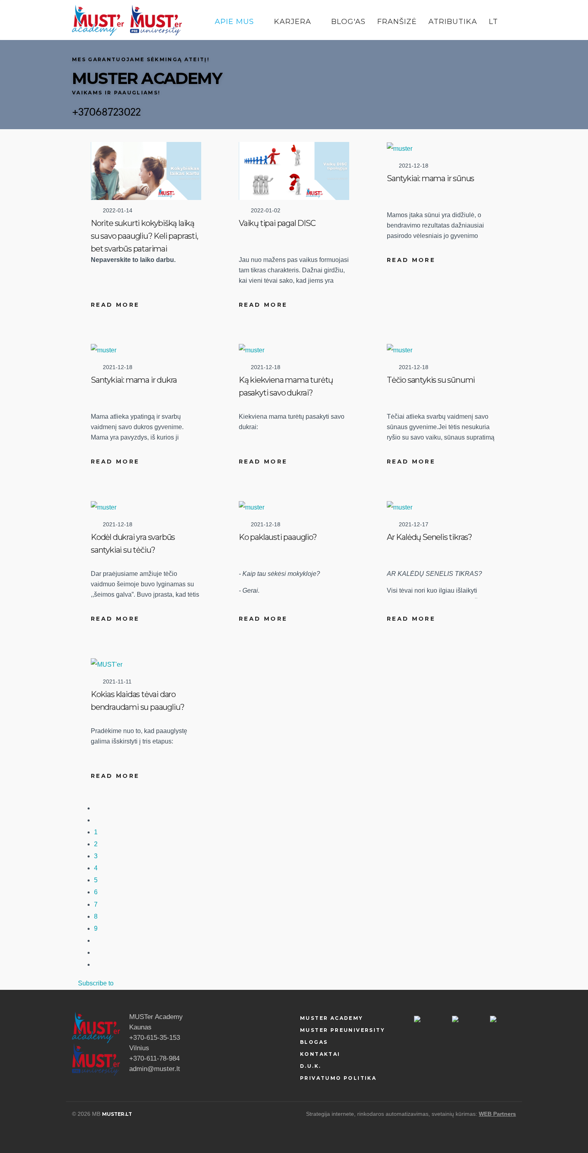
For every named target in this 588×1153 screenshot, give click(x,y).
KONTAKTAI (320, 1054)
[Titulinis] (98, 20)
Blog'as (348, 21)
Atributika (452, 21)
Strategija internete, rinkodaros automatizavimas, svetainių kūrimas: (391, 1114)
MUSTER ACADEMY (331, 1018)
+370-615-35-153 (154, 1037)
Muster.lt (117, 1114)
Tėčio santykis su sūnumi (431, 380)
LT (494, 21)
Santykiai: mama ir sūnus (430, 178)
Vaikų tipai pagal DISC (277, 223)
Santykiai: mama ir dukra (134, 380)
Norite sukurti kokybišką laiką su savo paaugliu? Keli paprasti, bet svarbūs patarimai (144, 236)
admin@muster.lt (154, 1069)
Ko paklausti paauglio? (278, 537)
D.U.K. (310, 1066)
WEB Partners (497, 1114)
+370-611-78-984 (154, 1058)
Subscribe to (96, 983)
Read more (115, 304)
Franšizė (397, 21)
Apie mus (235, 21)
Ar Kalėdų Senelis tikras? (429, 537)
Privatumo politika (338, 1078)
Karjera (294, 21)
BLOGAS (314, 1042)
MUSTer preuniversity (342, 1030)
